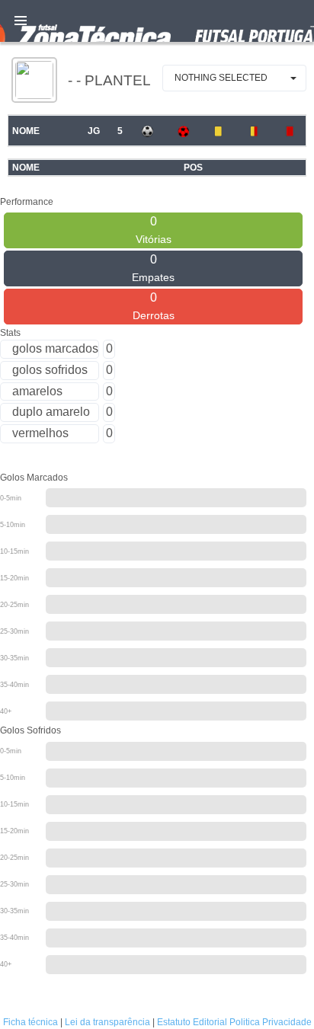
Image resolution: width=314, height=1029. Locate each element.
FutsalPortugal (157, 21)
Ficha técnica (30, 1022)
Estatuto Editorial (192, 1022)
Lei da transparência (107, 1022)
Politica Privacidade (270, 1022)
